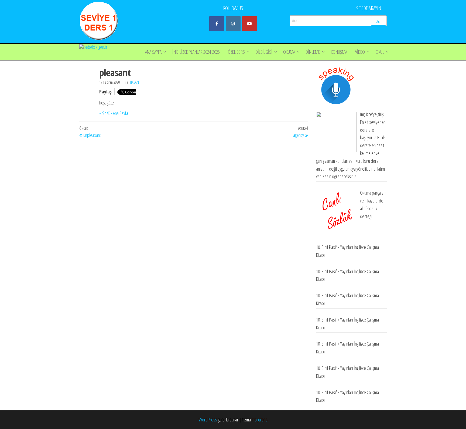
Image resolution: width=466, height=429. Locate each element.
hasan (134, 82)
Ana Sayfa (153, 52)
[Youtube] (249, 23)
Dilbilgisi (264, 52)
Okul (380, 52)
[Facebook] (216, 23)
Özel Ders (236, 52)
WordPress (208, 419)
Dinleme (313, 52)
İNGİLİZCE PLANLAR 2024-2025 (196, 52)
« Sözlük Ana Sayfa (113, 113)
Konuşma (339, 52)
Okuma (289, 52)
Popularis (260, 419)
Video (360, 52)
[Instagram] (233, 23)
